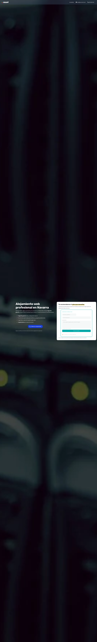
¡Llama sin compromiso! (36, 326)
